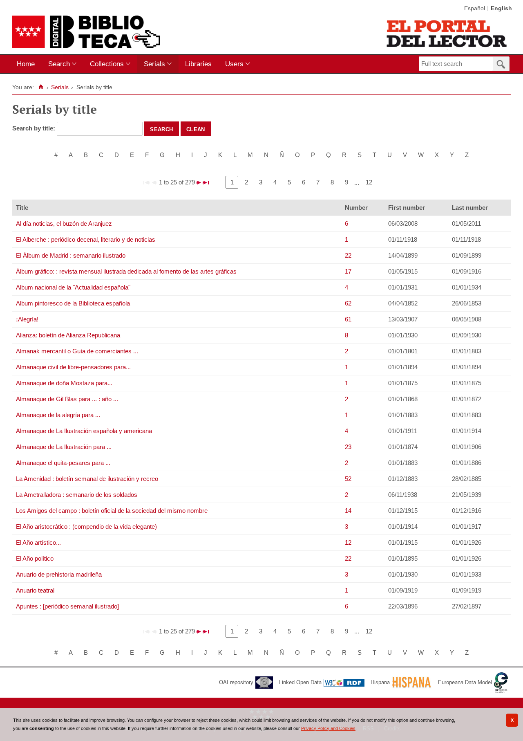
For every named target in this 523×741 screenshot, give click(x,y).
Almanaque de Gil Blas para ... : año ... (67, 398)
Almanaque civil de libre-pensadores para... (73, 367)
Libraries (198, 63)
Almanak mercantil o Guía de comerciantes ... (77, 351)
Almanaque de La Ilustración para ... (64, 446)
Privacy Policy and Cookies (328, 728)
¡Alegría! (27, 319)
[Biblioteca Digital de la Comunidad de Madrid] (86, 32)
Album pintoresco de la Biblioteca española (73, 303)
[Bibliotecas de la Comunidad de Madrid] (447, 33)
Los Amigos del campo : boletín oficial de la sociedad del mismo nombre (112, 510)
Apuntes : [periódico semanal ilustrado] (67, 606)
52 (348, 478)
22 (348, 255)
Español (474, 8)
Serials (154, 63)
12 (369, 182)
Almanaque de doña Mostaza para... (64, 382)
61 (348, 319)
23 (348, 446)
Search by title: (34, 128)
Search (59, 63)
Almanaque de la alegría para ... (58, 414)
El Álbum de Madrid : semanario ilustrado (70, 255)
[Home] (40, 87)
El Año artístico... (38, 542)
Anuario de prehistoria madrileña (59, 574)
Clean (195, 129)
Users (234, 63)
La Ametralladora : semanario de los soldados (76, 494)
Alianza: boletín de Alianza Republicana (68, 335)
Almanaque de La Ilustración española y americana (84, 430)
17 (348, 271)
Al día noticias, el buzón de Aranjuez (64, 223)
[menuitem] (27, 64)
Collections (107, 63)
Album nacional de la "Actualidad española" (73, 287)
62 (348, 303)
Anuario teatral (35, 590)
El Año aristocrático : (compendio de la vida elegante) (86, 526)
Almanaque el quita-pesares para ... (63, 462)
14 (348, 510)
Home (26, 63)
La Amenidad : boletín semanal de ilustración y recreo (87, 478)
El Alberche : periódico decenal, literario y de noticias (85, 239)
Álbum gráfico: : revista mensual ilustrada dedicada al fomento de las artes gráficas (126, 271)
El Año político (35, 558)
